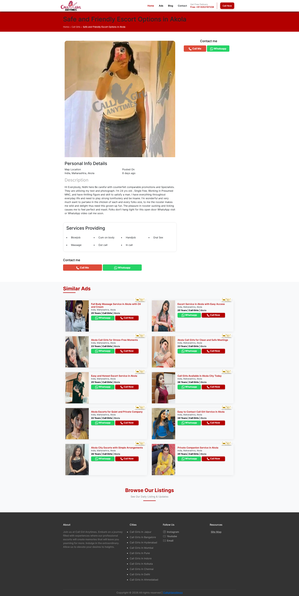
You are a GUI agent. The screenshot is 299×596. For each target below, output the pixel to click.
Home (150, 5)
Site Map (216, 531)
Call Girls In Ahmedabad (144, 579)
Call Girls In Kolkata (141, 563)
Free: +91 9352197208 (202, 7)
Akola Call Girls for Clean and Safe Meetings (203, 339)
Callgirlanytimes (173, 592)
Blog (170, 5)
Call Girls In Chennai (142, 569)
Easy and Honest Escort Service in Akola (114, 375)
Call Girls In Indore (141, 558)
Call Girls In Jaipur (140, 531)
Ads (161, 5)
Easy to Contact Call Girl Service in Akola (201, 411)
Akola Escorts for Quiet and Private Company (117, 411)
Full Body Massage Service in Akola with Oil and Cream (116, 305)
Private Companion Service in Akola (198, 447)
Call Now (227, 5)
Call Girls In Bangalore (143, 537)
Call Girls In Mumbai (141, 547)
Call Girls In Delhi (140, 574)
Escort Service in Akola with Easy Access (201, 304)
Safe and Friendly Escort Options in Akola (104, 26)
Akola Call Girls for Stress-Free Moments (114, 339)
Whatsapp (104, 317)
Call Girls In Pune (140, 553)
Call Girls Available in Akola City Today (200, 375)
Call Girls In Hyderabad (143, 542)
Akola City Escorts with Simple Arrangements (117, 447)
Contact (182, 5)
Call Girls (75, 26)
